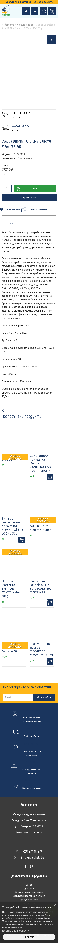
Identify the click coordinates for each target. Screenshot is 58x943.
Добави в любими (12, 209)
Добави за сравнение (38, 209)
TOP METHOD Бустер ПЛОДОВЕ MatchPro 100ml (41, 649)
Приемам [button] (29, 937)
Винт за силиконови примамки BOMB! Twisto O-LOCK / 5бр (14, 526)
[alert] (29, 922)
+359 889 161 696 (32, 851)
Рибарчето (8, 24)
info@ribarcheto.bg (32, 857)
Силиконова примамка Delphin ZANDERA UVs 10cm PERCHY (40, 463)
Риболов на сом (25, 24)
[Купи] (50, 477)
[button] (29, 931)
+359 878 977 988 (19, 117)
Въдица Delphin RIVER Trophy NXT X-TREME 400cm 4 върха (41, 524)
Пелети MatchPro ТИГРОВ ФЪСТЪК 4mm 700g (12, 588)
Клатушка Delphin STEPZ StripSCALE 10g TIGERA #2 (41, 586)
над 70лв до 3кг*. (29, 1)
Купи (35, 188)
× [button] (54, 905)
